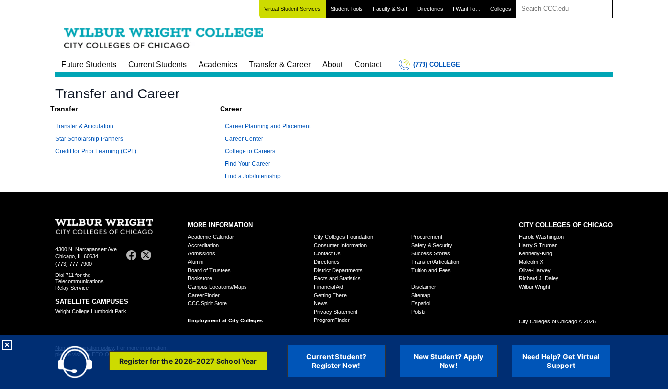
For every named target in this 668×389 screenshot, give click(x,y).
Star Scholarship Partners (89, 139)
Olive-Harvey (535, 270)
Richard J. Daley (538, 278)
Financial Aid (328, 287)
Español (420, 303)
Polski (418, 312)
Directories (430, 9)
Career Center (244, 139)
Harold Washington (541, 237)
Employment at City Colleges (225, 320)
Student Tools (347, 9)
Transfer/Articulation (435, 262)
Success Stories (430, 253)
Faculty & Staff (390, 9)
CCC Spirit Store (207, 303)
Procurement (426, 237)
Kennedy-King (535, 253)
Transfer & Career (280, 64)
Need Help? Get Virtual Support (561, 360)
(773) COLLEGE (436, 64)
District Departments (338, 270)
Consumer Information (340, 245)
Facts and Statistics (337, 278)
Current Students (157, 64)
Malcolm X (531, 262)
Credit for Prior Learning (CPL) (95, 151)
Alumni (195, 262)
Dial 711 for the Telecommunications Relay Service (79, 281)
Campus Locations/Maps (217, 287)
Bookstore (200, 278)
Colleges (500, 9)
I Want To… (467, 9)
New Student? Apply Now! (449, 360)
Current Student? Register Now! (336, 360)
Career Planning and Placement (268, 126)
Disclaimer (423, 287)
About (332, 64)
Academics (218, 64)
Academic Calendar (211, 237)
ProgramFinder (332, 320)
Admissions (201, 253)
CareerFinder (204, 295)
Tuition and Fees (431, 270)
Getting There (330, 295)
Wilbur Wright (534, 287)
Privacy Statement (335, 312)
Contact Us (327, 253)
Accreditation (203, 245)
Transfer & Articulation (84, 126)
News (321, 303)
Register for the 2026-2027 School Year (188, 361)
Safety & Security (431, 245)
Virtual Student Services (292, 9)
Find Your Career (247, 163)
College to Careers (250, 151)
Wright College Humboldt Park (90, 311)
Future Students (88, 64)
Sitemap (420, 295)
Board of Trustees (209, 270)
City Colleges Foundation (343, 237)
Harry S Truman (538, 245)
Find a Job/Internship (253, 176)
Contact (368, 64)
